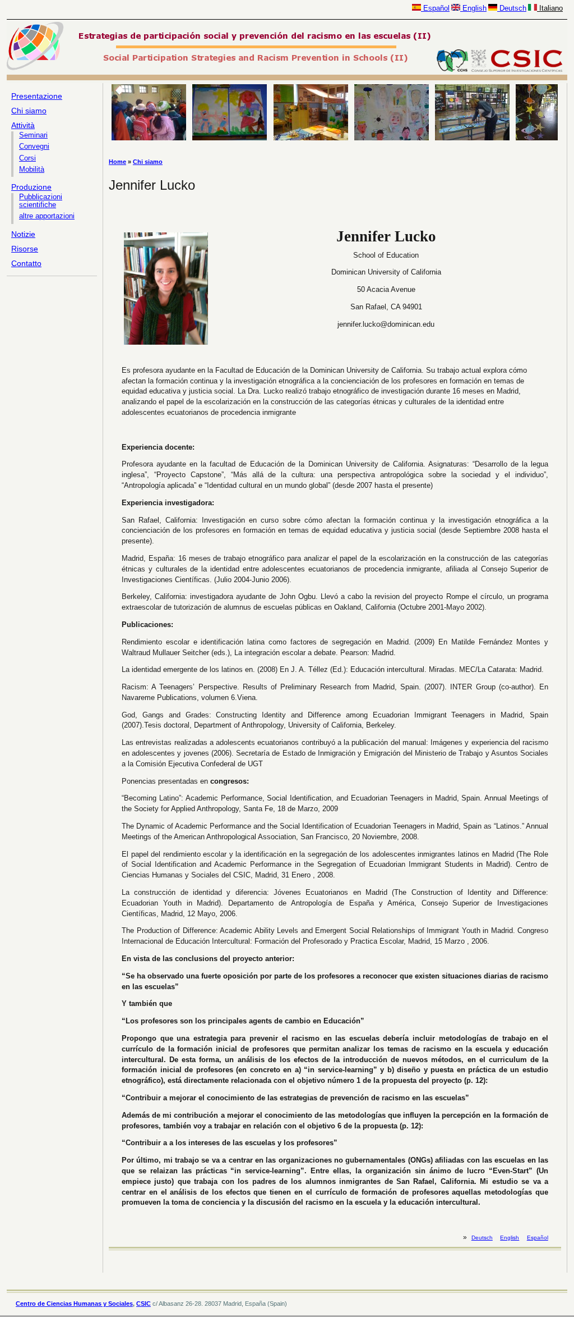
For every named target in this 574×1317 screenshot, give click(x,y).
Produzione (31, 186)
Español (435, 8)
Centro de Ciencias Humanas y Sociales (74, 1303)
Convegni (34, 146)
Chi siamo (29, 110)
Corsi (27, 158)
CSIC (143, 1303)
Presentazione (36, 96)
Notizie (23, 234)
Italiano (550, 8)
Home (117, 161)
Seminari (33, 135)
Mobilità (31, 169)
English (473, 8)
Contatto (26, 263)
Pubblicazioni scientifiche (40, 201)
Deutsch (511, 8)
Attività (23, 125)
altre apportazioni (47, 216)
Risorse (24, 248)
